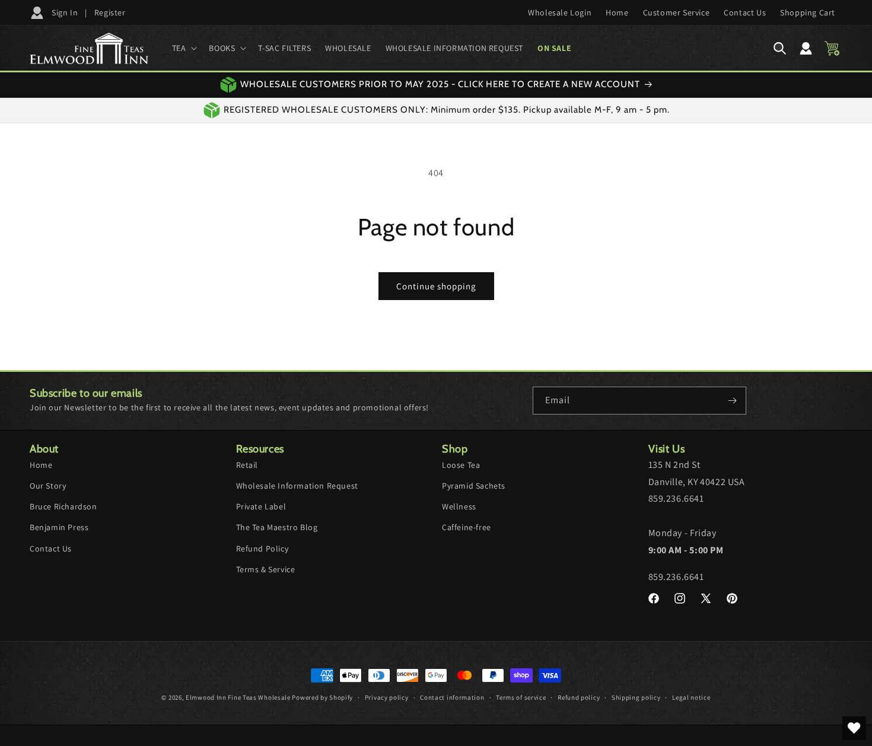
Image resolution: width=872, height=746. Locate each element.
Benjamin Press (59, 527)
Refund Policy (262, 548)
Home (41, 464)
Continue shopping (436, 286)
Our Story (48, 485)
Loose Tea (461, 464)
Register (110, 12)
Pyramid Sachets (473, 485)
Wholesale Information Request (297, 485)
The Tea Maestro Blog (277, 527)
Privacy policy (387, 697)
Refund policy (579, 697)
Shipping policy (636, 697)
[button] (183, 48)
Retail (247, 464)
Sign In (65, 12)
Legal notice (691, 697)
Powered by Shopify (322, 697)
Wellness (459, 505)
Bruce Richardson (63, 505)
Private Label (261, 505)
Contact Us (51, 548)
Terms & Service (265, 568)
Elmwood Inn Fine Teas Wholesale (238, 697)
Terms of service (521, 697)
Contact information (452, 697)
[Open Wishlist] (854, 728)
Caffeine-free (466, 527)
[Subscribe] (733, 401)
